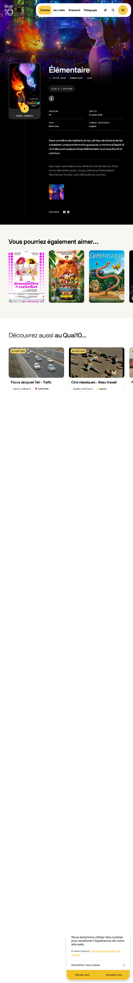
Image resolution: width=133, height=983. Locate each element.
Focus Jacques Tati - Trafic (31, 382)
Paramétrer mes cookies (85, 965)
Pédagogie (90, 10)
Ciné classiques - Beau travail (93, 382)
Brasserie (74, 10)
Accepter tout (114, 975)
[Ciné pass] (105, 10)
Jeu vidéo (59, 10)
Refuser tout (82, 975)
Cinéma (45, 10)
